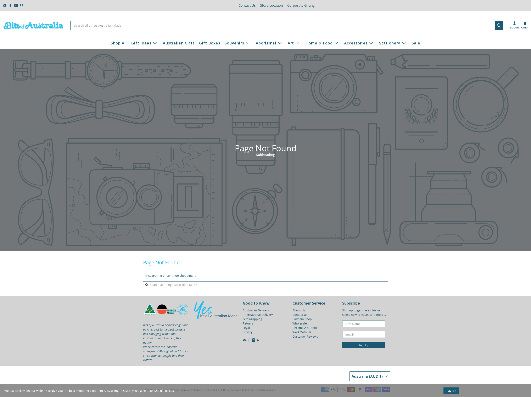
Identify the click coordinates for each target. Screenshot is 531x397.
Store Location (271, 5)
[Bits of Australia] (33, 25)
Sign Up (363, 345)
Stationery (389, 43)
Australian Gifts (179, 43)
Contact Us (247, 5)
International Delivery (258, 315)
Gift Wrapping (252, 319)
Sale (416, 43)
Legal (246, 328)
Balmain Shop (302, 319)
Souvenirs (234, 43)
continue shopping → (181, 276)
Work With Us (301, 332)
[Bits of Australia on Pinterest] (21, 5)
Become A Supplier (305, 328)
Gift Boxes (209, 43)
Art (291, 43)
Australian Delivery (256, 310)
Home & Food (319, 43)
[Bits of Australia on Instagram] (16, 5)
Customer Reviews (305, 336)
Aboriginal (266, 43)
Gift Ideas (141, 43)
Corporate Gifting (301, 5)
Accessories (356, 43)
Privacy (247, 332)
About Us (298, 310)
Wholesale (299, 323)
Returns (248, 323)
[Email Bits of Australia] (5, 5)
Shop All (119, 43)
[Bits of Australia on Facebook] (10, 5)
